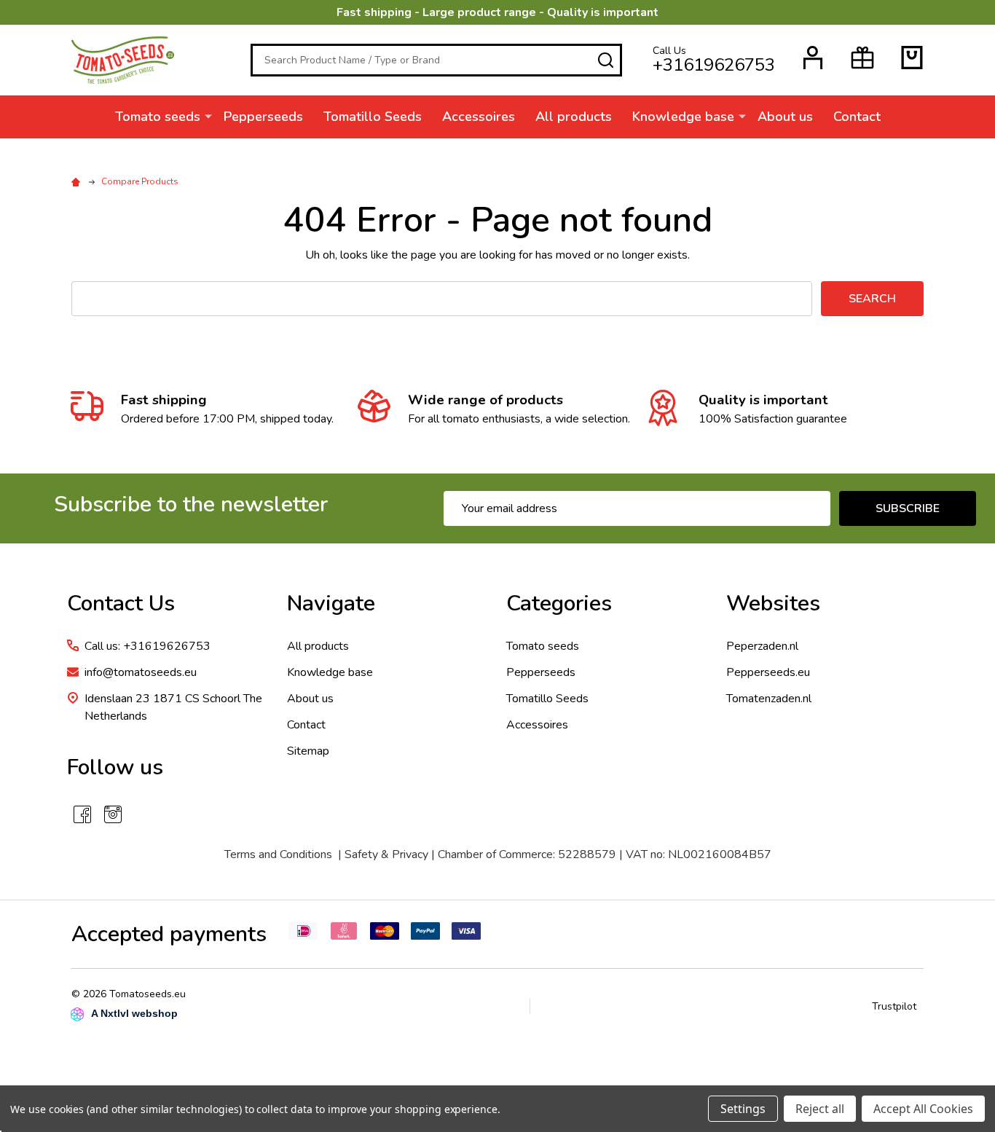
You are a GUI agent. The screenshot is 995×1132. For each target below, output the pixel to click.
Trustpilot (894, 1006)
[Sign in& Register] (813, 57)
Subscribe (908, 508)
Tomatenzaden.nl (768, 699)
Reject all (819, 1109)
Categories (559, 603)
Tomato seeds (157, 116)
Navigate (331, 603)
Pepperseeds (263, 116)
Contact (857, 116)
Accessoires (478, 116)
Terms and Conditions (278, 854)
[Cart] (912, 57)
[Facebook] (82, 814)
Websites (773, 603)
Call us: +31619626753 (147, 646)
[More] (208, 115)
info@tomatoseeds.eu (140, 672)
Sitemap (308, 751)
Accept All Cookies (923, 1109)
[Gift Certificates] (862, 57)
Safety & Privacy (386, 854)
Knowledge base (683, 116)
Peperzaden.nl (762, 646)
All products (573, 116)
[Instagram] (113, 814)
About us (785, 116)
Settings (743, 1109)
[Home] (77, 181)
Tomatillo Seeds (372, 116)
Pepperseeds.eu (768, 672)
